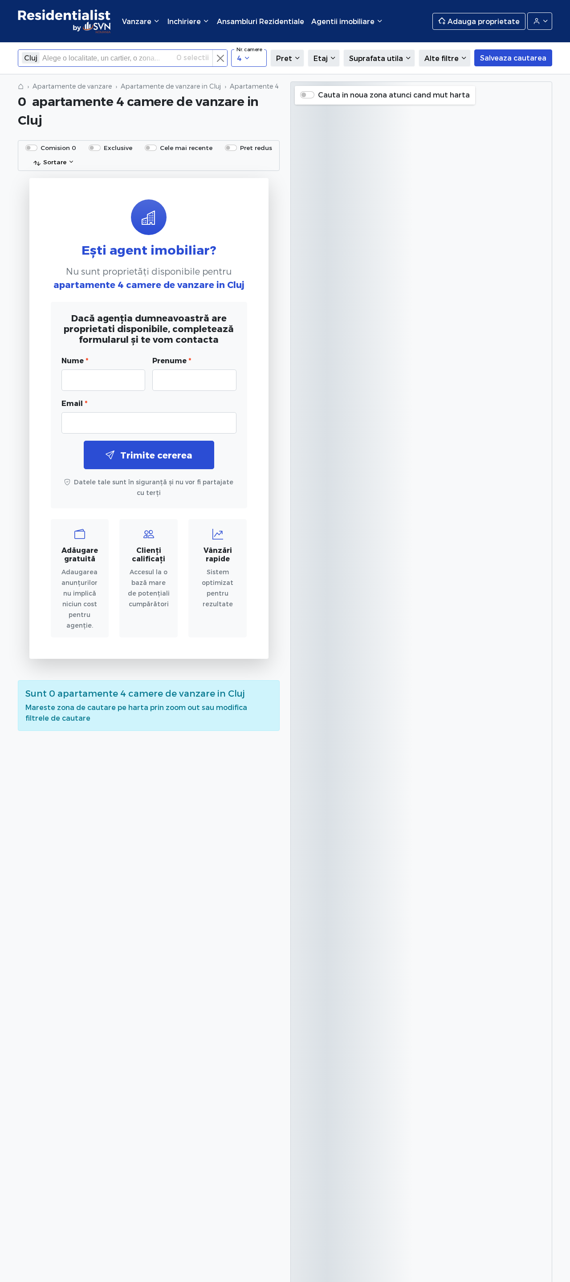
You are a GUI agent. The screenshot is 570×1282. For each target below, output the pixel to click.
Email (74, 403)
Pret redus (256, 147)
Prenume (171, 360)
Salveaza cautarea (513, 57)
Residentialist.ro (64, 21)
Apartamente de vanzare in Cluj (171, 86)
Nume (74, 360)
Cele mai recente (186, 147)
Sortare (54, 162)
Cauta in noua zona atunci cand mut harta (394, 94)
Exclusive (118, 147)
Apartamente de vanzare (72, 86)
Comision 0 (58, 147)
